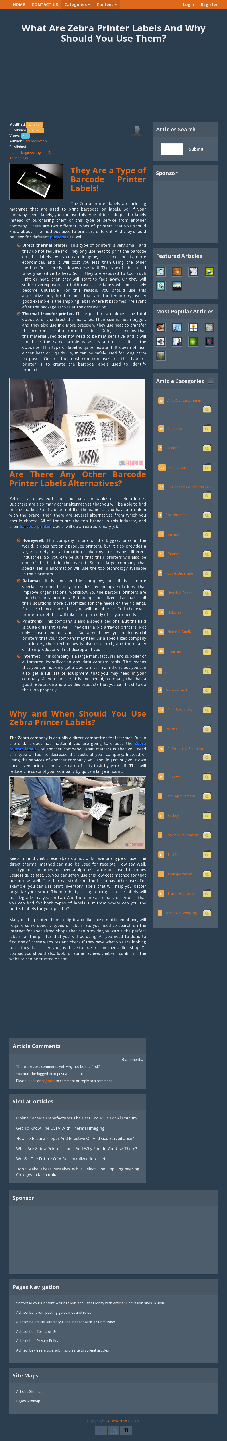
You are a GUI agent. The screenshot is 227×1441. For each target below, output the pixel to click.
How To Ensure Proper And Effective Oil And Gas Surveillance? (75, 1138)
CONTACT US (45, 4)
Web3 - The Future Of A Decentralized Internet (61, 1158)
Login (188, 4)
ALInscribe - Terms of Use (37, 1331)
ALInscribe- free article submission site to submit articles (62, 1350)
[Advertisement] (113, 87)
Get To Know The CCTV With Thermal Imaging (60, 1128)
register (48, 1080)
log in (31, 1080)
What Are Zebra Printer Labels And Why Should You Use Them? (76, 1148)
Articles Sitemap (29, 1391)
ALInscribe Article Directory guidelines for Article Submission (65, 1321)
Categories (76, 4)
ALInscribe (117, 1421)
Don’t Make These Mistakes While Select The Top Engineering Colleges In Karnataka (77, 1171)
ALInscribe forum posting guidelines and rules (53, 1312)
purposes (59, 237)
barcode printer (35, 526)
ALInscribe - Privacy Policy (37, 1340)
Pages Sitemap (28, 1400)
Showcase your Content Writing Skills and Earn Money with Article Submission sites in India (90, 1303)
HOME (19, 4)
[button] (210, 381)
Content (105, 4)
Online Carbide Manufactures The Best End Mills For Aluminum (76, 1118)
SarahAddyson (35, 141)
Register (209, 4)
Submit (196, 149)
